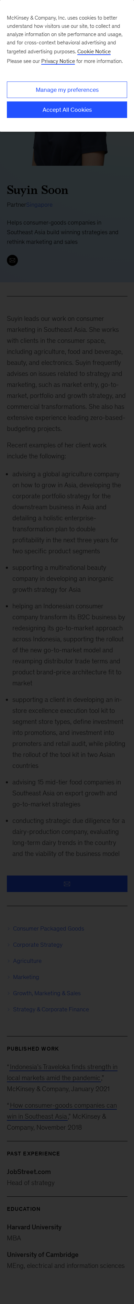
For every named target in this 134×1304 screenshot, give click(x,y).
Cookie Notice (94, 51)
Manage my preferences (67, 89)
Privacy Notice (58, 61)
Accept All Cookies (67, 109)
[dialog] (67, 66)
